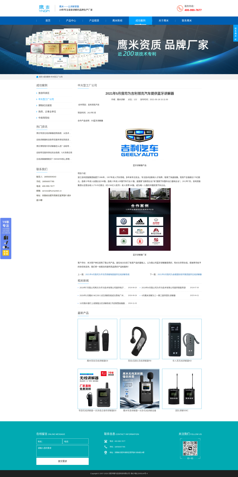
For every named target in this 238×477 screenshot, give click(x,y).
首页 (47, 20)
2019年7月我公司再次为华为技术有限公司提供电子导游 (103, 288)
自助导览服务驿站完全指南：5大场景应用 (54, 152)
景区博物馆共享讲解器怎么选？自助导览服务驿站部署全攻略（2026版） (54, 146)
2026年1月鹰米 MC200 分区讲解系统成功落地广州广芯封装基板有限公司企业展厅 (103, 295)
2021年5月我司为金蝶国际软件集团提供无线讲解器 (180, 274)
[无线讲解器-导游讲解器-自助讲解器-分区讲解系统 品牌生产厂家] (44, 8)
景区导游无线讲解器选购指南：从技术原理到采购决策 (54, 133)
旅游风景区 (43, 93)
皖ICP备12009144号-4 (139, 474)
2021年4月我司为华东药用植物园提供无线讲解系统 (107, 274)
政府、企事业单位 (47, 111)
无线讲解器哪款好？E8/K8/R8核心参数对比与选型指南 (54, 159)
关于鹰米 (164, 20)
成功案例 (140, 20)
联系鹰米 (187, 20)
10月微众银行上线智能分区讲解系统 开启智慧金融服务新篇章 (103, 303)
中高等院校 (43, 118)
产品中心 (71, 20)
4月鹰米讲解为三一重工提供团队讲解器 (158, 295)
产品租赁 (94, 20)
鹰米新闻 (117, 20)
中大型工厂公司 (57, 77)
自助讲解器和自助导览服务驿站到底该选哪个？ (54, 140)
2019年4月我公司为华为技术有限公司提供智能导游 (164, 288)
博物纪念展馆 (45, 105)
